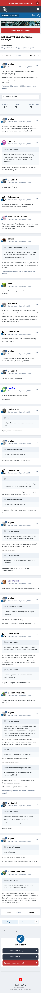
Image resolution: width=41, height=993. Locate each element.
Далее (32, 55)
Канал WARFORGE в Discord (14, 957)
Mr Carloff (12, 180)
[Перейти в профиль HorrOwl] (4, 389)
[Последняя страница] (38, 55)
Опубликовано (20, 67)
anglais (9, 45)
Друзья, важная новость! (19, 3)
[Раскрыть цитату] (5, 149)
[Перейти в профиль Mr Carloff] (4, 181)
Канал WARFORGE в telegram (15, 951)
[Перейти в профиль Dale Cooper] (4, 198)
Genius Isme (13, 409)
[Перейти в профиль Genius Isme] (4, 410)
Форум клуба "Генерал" (25, 48)
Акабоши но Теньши (17, 217)
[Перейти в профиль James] (4, 240)
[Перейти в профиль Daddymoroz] (4, 582)
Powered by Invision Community (20, 990)
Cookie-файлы (20, 985)
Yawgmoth (12, 303)
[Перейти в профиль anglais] (4, 65)
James (11, 239)
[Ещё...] (37, 65)
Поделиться (10, 922)
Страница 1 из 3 (20, 55)
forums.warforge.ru (20, 987)
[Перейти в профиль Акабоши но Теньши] (4, 218)
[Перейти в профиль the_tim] (4, 142)
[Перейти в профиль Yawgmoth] (4, 304)
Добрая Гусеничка (16, 693)
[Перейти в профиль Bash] (4, 285)
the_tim (11, 141)
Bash (10, 284)
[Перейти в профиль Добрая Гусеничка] (4, 694)
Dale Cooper (13, 197)
